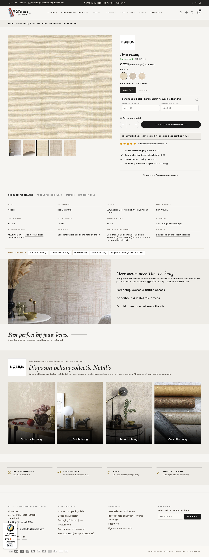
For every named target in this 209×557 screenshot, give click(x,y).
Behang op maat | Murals (74, 12)
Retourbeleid (64, 524)
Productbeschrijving (49, 195)
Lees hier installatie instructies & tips (25, 236)
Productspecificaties (20, 195)
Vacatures (113, 523)
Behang (51, 12)
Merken (97, 12)
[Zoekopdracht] (181, 12)
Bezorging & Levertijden (70, 520)
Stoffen (110, 12)
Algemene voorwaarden (120, 528)
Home (10, 23)
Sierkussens (126, 12)
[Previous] (14, 87)
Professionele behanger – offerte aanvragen (125, 517)
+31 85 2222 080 (18, 2)
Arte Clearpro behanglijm (169, 223)
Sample (143, 90)
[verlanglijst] (192, 12)
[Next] (106, 87)
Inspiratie (155, 12)
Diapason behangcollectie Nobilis (46, 23)
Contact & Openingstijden (71, 511)
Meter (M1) (127, 90)
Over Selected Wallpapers (121, 511)
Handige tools (86, 195)
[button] (198, 12)
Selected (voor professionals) (76, 533)
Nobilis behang (22, 23)
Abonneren (192, 516)
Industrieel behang (60, 252)
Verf (141, 12)
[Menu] (15, 524)
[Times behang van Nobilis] (29, 148)
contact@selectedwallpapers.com (47, 2)
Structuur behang (38, 252)
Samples (70, 195)
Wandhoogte (170, 104)
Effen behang (80, 252)
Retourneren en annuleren (71, 529)
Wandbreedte (131, 104)
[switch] (10, 545)
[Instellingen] (186, 12)
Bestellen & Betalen (68, 515)
